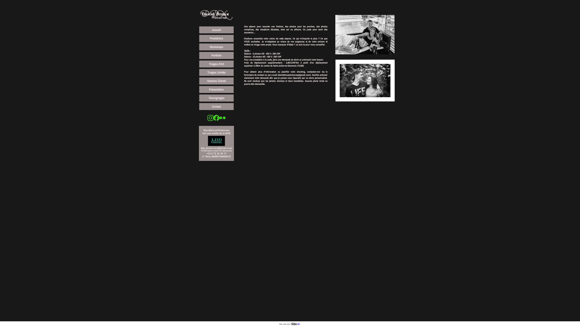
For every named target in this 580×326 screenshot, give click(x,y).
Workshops (216, 47)
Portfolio (216, 55)
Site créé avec (285, 324)
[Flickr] (222, 118)
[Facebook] (216, 118)
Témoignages (216, 98)
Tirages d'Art (216, 64)
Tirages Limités (216, 72)
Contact (216, 106)
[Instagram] (210, 118)
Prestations (216, 38)
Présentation (216, 89)
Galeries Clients (216, 81)
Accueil (216, 30)
